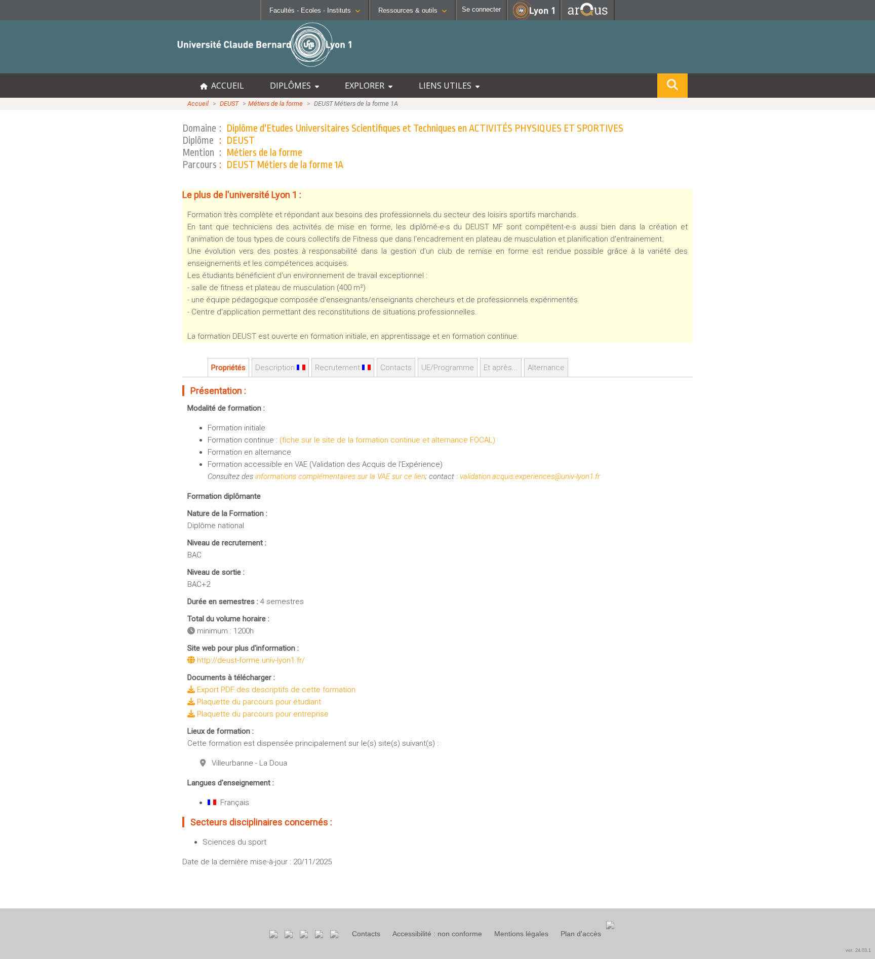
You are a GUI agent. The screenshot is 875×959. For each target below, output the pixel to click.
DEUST (229, 103)
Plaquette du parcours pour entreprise (262, 713)
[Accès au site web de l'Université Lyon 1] (533, 18)
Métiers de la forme (275, 103)
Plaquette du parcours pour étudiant (258, 701)
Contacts (366, 934)
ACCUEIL (225, 85)
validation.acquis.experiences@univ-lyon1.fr (530, 476)
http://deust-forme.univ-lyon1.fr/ (250, 660)
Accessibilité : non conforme (437, 934)
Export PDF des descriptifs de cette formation (275, 689)
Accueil (198, 103)
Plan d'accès (581, 934)
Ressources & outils (407, 10)
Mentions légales (521, 934)
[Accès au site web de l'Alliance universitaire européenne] (588, 17)
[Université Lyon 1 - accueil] (89, 68)
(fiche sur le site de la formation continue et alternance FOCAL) (387, 440)
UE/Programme (447, 367)
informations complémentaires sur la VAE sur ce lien (340, 476)
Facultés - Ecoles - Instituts (310, 10)
